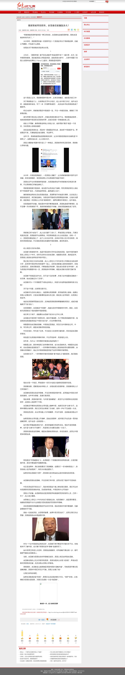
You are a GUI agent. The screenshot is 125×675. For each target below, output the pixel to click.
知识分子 (48, 623)
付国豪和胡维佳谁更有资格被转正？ (59, 658)
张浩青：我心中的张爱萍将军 (27, 654)
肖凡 (28, 623)
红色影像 (60, 12)
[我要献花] (48, 620)
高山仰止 (43, 12)
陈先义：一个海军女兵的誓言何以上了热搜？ (31, 652)
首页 (19, 12)
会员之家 (93, 12)
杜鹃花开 (85, 12)
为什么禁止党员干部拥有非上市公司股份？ (60, 652)
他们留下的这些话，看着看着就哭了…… (30, 658)
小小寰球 (76, 12)
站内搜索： (92, 1)
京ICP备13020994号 (66, 672)
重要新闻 (26, 12)
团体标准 (101, 12)
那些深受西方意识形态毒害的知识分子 (59, 654)
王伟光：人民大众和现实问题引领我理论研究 (31, 656)
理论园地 (35, 12)
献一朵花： (42, 620)
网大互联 (80, 672)
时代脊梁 (68, 12)
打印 (19, 20)
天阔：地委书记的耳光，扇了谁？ (58, 661)
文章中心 (28, 17)
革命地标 (51, 12)
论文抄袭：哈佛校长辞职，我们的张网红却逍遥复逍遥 (33, 661)
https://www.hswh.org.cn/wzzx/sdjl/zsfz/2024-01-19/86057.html (63, 612)
